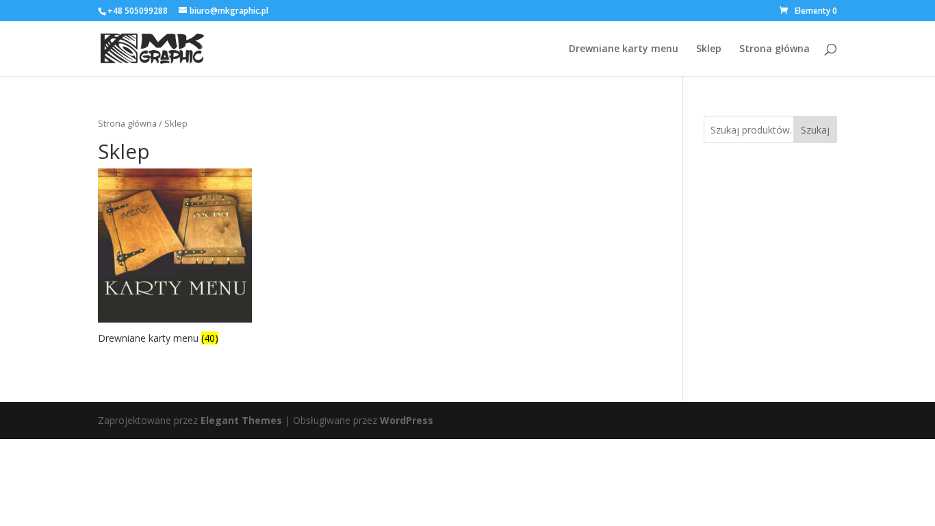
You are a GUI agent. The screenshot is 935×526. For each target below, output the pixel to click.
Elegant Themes (241, 420)
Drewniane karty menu (623, 49)
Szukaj (815, 129)
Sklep (708, 49)
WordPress (406, 420)
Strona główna (774, 49)
